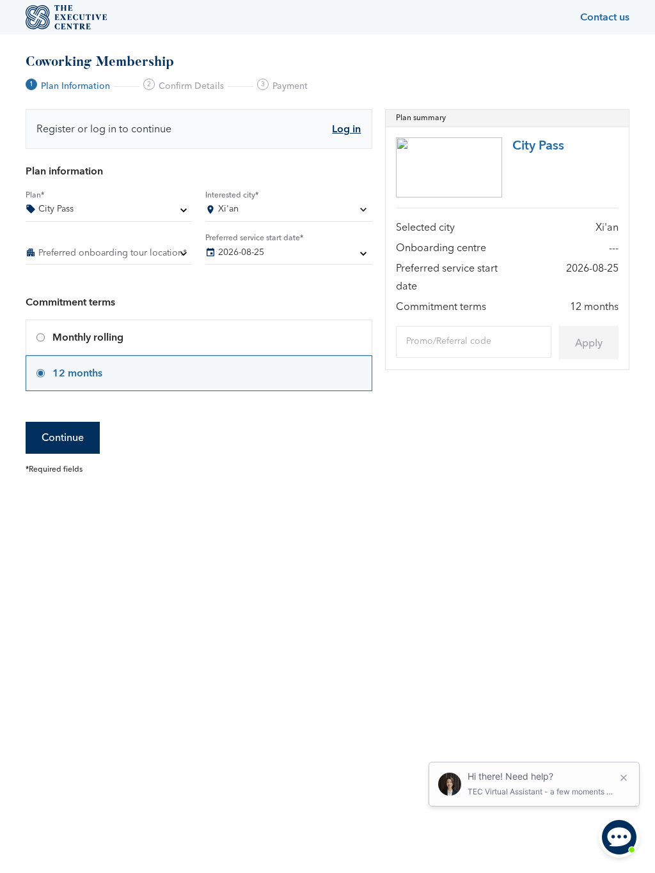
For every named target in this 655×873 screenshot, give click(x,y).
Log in (346, 129)
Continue (63, 438)
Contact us (604, 17)
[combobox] (288, 211)
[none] (109, 211)
